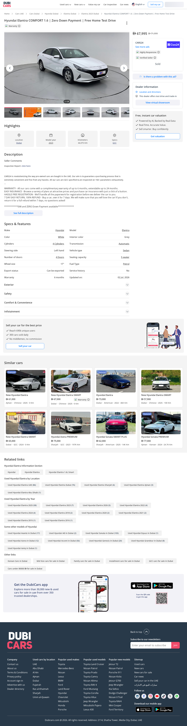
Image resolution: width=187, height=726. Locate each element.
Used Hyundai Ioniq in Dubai (21, 548)
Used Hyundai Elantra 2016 (57, 520)
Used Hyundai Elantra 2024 (20, 513)
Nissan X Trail (116, 697)
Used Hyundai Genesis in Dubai (103, 540)
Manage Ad (139, 23)
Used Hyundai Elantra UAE (20, 485)
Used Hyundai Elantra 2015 (20, 520)
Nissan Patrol (90, 668)
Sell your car (25, 346)
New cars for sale (143, 672)
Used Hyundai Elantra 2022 (132, 505)
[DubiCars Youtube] (157, 696)
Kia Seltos (114, 688)
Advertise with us (16, 684)
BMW (60, 680)
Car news (139, 676)
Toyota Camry (91, 676)
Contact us (12, 664)
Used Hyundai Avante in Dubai (22, 533)
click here (26, 166)
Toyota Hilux (90, 697)
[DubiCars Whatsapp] (177, 696)
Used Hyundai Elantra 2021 (131, 513)
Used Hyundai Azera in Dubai (21, 540)
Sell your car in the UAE (146, 680)
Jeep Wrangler (91, 701)
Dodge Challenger (118, 693)
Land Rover (64, 688)
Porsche (62, 709)
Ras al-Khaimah (41, 688)
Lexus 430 (89, 709)
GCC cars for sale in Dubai (161, 561)
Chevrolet (63, 697)
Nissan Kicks (115, 676)
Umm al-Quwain (41, 697)
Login (174, 4)
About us (12, 668)
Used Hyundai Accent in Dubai (62, 540)
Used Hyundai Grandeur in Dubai (146, 540)
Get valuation (158, 136)
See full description (23, 213)
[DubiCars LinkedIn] (137, 696)
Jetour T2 (113, 664)
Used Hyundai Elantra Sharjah (98, 485)
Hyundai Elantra (32, 472)
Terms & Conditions (17, 672)
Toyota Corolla (91, 693)
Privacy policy (14, 676)
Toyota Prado (90, 672)
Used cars (139, 664)
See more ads (142, 46)
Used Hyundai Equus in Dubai (141, 533)
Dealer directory (15, 688)
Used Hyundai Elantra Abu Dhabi (23, 492)
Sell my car (155, 4)
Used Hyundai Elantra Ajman (137, 485)
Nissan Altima (91, 680)
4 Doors (60, 257)
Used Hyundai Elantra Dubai (58, 485)
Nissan (61, 672)
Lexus (61, 676)
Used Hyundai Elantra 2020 (94, 513)
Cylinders (58, 243)
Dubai (36, 680)
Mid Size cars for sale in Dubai (51, 561)
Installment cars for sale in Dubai (124, 561)
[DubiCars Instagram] (150, 696)
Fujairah (37, 684)
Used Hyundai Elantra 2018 (57, 513)
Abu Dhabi (38, 668)
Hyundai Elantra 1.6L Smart (61, 472)
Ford (60, 684)
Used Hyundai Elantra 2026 (95, 505)
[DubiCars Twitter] (170, 696)
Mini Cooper (115, 705)
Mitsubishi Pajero (92, 705)
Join (175, 645)
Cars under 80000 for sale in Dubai (25, 568)
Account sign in (15, 680)
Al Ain (35, 672)
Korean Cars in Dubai (17, 561)
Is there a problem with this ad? (160, 76)
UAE (35, 664)
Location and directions (150, 92)
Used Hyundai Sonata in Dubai (100, 533)
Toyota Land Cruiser (94, 664)
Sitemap (138, 659)
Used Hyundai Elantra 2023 (58, 505)
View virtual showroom (158, 102)
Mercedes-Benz (66, 668)
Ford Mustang (91, 688)
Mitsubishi (63, 701)
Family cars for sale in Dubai (87, 561)
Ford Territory (116, 709)
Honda (61, 705)
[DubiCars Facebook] (144, 696)
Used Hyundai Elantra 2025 (20, 505)
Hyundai (11, 472)
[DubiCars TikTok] (163, 696)
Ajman (36, 676)
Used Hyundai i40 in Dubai (61, 533)
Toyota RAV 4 (90, 684)
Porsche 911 (115, 672)
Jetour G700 (115, 680)
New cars (139, 668)
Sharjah (37, 693)
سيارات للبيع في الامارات (145, 684)
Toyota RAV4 (115, 701)
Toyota (61, 664)
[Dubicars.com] (19, 641)
